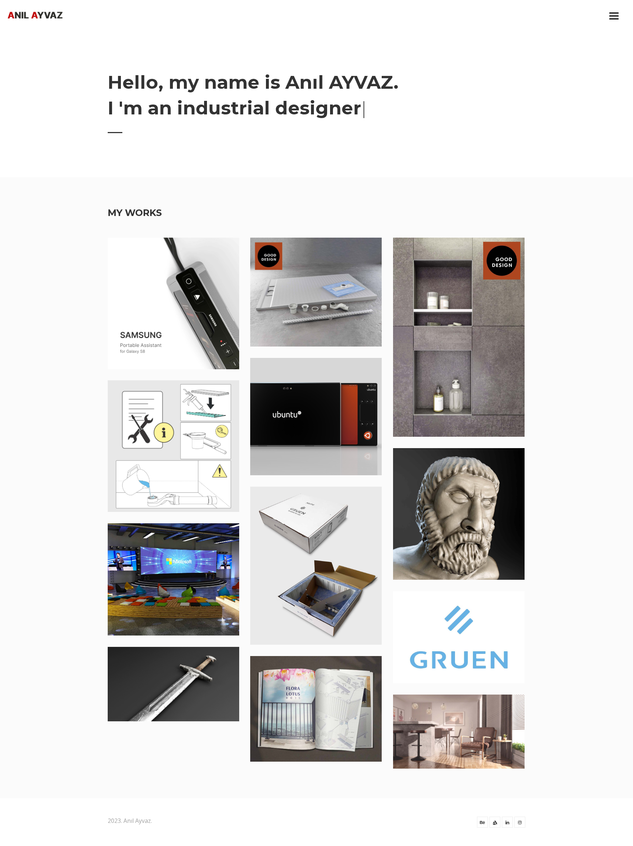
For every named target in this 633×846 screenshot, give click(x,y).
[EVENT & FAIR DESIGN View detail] (173, 579)
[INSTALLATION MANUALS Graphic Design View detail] (173, 446)
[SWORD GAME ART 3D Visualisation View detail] (173, 684)
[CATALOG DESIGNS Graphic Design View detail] (316, 709)
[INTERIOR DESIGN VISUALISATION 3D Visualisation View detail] (459, 732)
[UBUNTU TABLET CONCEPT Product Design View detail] (316, 416)
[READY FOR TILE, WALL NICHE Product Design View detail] (459, 337)
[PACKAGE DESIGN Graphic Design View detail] (316, 566)
